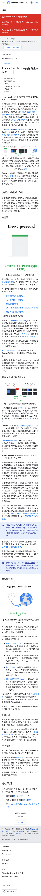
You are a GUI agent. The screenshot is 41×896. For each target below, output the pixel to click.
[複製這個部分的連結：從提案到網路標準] (25, 192)
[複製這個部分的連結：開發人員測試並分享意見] (28, 377)
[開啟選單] (3, 2)
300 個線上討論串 (28, 336)
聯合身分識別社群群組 (15, 312)
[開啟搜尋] (27, 2)
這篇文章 (9, 22)
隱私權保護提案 (8, 282)
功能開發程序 (15, 176)
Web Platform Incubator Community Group (22, 308)
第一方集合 (10, 667)
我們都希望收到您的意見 (11, 547)
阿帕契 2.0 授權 (25, 831)
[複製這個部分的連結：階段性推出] (12, 715)
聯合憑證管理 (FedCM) (15, 679)
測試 (12, 129)
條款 (3, 886)
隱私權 (9, 886)
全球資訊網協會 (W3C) (19, 120)
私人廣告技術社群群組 (15, 300)
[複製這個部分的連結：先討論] (10, 217)
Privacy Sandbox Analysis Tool (12, 873)
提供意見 (7, 63)
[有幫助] (15, 58)
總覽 (4, 9)
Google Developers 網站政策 (12, 833)
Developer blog (7, 850)
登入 (36, 3)
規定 (25, 169)
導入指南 (27, 800)
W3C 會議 (25, 334)
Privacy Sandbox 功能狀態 (11, 30)
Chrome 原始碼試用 (9, 441)
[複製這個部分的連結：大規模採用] (15, 579)
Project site (6, 863)
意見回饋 (22, 408)
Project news (6, 854)
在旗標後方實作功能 (26, 426)
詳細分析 (29, 525)
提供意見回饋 (18, 796)
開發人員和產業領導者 (10, 135)
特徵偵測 (19, 757)
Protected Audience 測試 (11, 350)
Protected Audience (18, 321)
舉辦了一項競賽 (30, 563)
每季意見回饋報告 (31, 513)
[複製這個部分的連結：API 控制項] (12, 746)
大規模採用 (20, 129)
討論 (7, 129)
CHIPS (8, 655)
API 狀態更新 (17, 513)
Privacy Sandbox (7, 54)
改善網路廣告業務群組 (15, 296)
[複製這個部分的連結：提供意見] (14, 783)
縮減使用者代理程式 (14, 644)
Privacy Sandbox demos (10, 876)
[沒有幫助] (19, 58)
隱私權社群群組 (12, 304)
